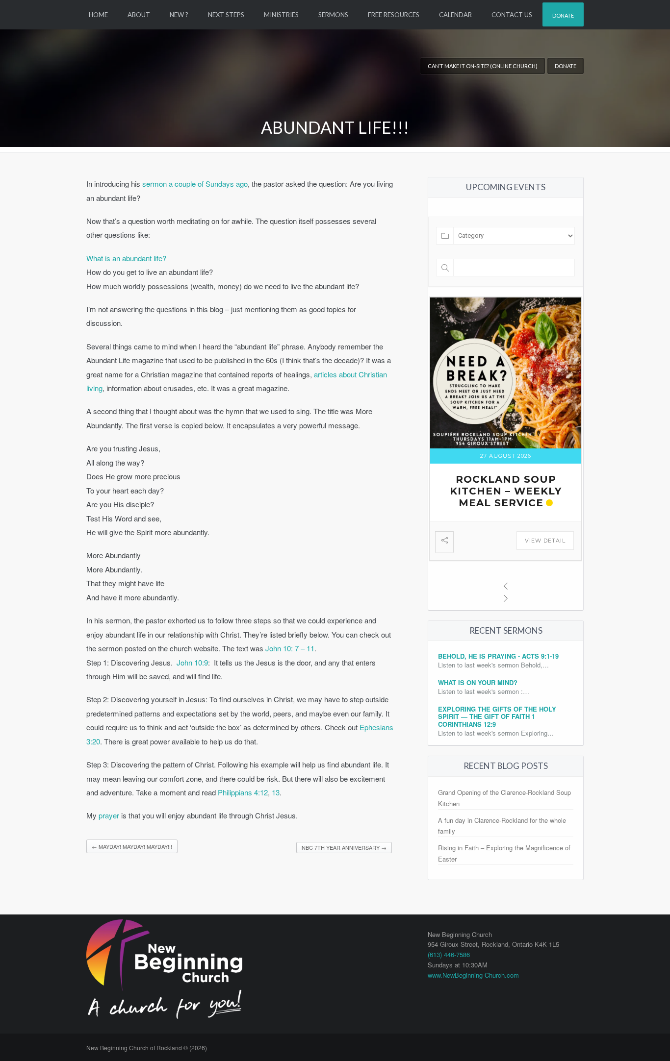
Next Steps (226, 15)
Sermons (333, 15)
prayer (109, 815)
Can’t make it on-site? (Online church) (483, 66)
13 (276, 792)
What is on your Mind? (477, 682)
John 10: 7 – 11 (289, 648)
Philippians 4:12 (243, 792)
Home (98, 15)
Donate (563, 15)
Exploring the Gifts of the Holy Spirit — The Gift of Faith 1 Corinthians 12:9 (497, 716)
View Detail (545, 540)
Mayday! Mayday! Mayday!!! (132, 846)
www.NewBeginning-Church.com (473, 975)
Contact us (511, 15)
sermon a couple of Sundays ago (195, 183)
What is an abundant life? (126, 258)
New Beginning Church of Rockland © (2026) (146, 1047)
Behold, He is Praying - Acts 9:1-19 (498, 656)
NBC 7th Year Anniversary (344, 847)
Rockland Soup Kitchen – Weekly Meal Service (506, 491)
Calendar (455, 15)
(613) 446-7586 (449, 954)
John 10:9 (192, 662)
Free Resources (393, 15)
